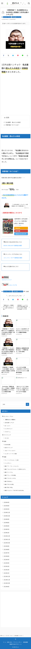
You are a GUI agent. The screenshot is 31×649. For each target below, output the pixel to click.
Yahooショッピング (20, 234)
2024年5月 (6, 529)
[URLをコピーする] (27, 55)
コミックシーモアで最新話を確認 (13, 258)
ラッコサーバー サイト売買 (10, 453)
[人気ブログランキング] (5, 278)
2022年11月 (7, 580)
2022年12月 (7, 576)
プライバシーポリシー (17, 642)
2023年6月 (6, 556)
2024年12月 (7, 512)
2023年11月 (7, 539)
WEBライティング (8, 447)
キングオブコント (8, 428)
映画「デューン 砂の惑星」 (10, 475)
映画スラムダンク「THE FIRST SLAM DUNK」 (14, 490)
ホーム (4, 642)
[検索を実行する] (27, 404)
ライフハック (7, 435)
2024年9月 (6, 519)
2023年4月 (6, 563)
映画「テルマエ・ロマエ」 (10, 478)
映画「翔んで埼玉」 (8, 487)
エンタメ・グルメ (7, 17)
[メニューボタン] (2, 3)
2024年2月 (6, 532)
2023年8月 (6, 549)
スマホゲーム (7, 431)
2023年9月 (6, 546)
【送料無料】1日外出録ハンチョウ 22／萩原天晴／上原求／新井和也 (21, 221)
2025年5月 (6, 509)
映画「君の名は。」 (8, 481)
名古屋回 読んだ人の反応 (13, 122)
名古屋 (27, 291)
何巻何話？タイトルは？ (12, 125)
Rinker (20, 225)
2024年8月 (6, 522)
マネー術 (6, 438)
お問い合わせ (9, 642)
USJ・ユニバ (7, 425)
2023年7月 (6, 553)
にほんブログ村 (13, 285)
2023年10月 (7, 543)
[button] (4, 55)
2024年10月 (7, 516)
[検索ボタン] (29, 3)
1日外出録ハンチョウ (16, 17)
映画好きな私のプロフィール (15, 644)
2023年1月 (6, 573)
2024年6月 (6, 526)
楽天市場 (17, 231)
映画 (5, 457)
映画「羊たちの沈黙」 (9, 484)
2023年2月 (6, 570)
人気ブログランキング (6, 279)
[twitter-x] (15, 639)
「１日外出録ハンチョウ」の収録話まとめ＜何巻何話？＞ (20, 205)
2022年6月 (6, 586)
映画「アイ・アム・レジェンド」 (11, 466)
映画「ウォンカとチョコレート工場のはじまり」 (15, 469)
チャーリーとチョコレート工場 (11, 460)
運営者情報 (25, 642)
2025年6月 (6, 506)
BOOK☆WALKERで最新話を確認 (13, 245)
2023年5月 (6, 559)
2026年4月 (6, 502)
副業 (5, 441)
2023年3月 (6, 566)
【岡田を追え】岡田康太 (9, 419)
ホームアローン (7, 463)
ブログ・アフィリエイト (9, 450)
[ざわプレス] (15, 3)
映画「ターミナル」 (8, 472)
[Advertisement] (15, 94)
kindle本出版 (7, 444)
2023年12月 (7, 536)
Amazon (17, 228)
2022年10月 (7, 583)
